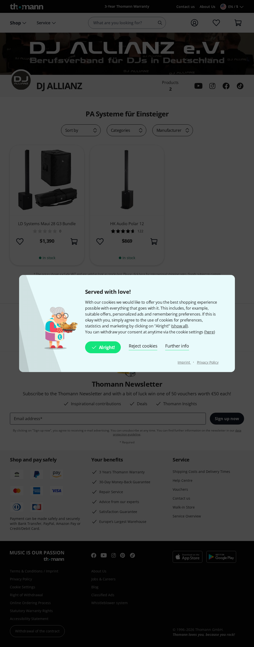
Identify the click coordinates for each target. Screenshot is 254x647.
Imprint (184, 362)
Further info (177, 346)
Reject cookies (143, 346)
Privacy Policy (208, 362)
